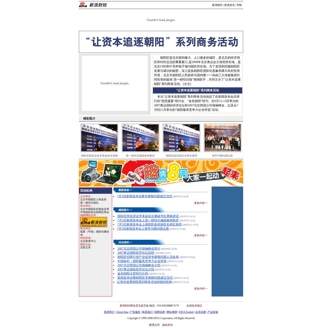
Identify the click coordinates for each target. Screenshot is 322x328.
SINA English (186, 312)
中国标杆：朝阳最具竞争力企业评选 (141, 261)
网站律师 (172, 312)
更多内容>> (201, 203)
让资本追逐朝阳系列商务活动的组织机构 (144, 282)
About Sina (122, 312)
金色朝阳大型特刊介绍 (132, 273)
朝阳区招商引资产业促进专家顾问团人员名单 (148, 257)
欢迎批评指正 (194, 305)
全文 (187, 84)
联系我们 (147, 312)
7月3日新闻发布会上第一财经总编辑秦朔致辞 (148, 220)
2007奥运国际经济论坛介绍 (135, 269)
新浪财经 (217, 5)
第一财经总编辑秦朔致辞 (140, 155)
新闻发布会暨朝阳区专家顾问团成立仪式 (145, 277)
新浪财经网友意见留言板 (134, 305)
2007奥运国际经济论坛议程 (135, 252)
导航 (239, 5)
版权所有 (167, 324)
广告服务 (135, 312)
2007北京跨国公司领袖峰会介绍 (138, 265)
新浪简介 (109, 312)
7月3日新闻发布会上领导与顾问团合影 (143, 228)
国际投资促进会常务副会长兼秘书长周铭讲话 (148, 216)
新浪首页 (229, 5)
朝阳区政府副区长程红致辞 (181, 155)
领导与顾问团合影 (222, 155)
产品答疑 (213, 312)
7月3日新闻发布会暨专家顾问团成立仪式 (144, 196)
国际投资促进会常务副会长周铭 (99, 155)
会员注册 (200, 312)
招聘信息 (159, 312)
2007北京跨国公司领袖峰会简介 (138, 248)
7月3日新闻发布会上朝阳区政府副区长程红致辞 (149, 224)
